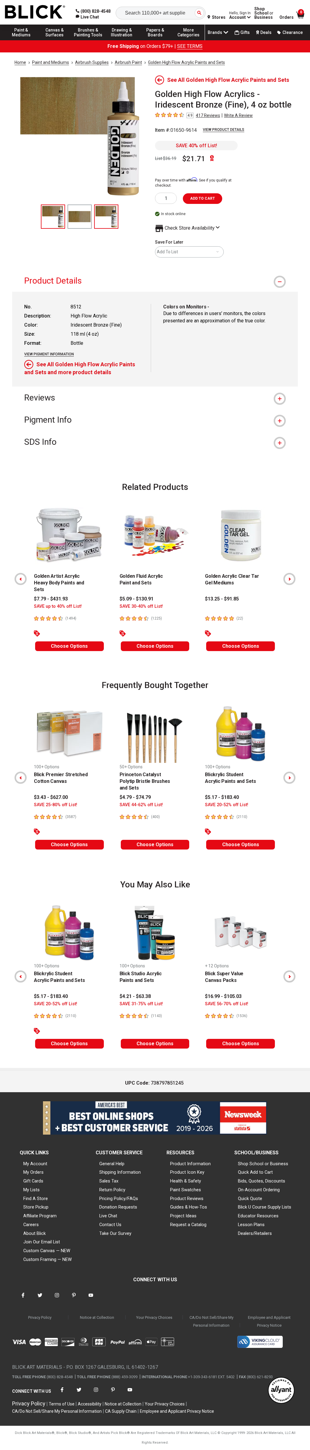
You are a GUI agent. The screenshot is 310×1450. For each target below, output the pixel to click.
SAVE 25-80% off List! (55, 804)
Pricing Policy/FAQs (118, 1198)
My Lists (31, 1189)
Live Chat (108, 1216)
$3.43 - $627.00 (51, 797)
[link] (87, 17)
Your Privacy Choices (154, 1317)
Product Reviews (186, 1198)
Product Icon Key (187, 1172)
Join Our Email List (41, 1242)
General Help (111, 1163)
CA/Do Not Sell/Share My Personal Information (211, 1321)
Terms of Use (61, 1404)
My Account (35, 1163)
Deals (266, 32)
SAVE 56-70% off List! (226, 1003)
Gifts (245, 32)
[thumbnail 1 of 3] (53, 217)
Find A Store (35, 1198)
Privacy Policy (39, 1317)
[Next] (289, 579)
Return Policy (112, 1189)
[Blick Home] (35, 12)
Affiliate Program (40, 1216)
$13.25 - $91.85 (222, 599)
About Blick (34, 1233)
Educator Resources (258, 1216)
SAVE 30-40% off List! (141, 606)
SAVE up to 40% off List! (58, 606)
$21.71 (193, 159)
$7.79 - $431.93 (51, 599)
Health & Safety (185, 1181)
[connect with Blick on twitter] (40, 1299)
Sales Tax (108, 1181)
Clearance (292, 32)
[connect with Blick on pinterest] (74, 1299)
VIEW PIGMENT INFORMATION (49, 354)
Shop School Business (263, 13)
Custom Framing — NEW (47, 1259)
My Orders (33, 1172)
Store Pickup (35, 1207)
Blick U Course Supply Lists (264, 1207)
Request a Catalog (188, 1224)
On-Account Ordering (259, 1189)
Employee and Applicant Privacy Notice (269, 1321)
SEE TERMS (190, 46)
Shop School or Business (263, 1163)
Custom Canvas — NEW (46, 1250)
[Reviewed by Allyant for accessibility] (281, 1391)
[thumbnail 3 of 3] (106, 217)
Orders (286, 17)
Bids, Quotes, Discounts (261, 1181)
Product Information (190, 1163)
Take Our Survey (115, 1233)
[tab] (155, 281)
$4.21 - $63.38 (135, 996)
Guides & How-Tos (188, 1207)
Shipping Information (120, 1172)
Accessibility (89, 1404)
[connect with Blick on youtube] (91, 1299)
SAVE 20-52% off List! (226, 804)
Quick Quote (250, 1198)
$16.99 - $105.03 (223, 996)
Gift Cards (33, 1181)
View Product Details (223, 130)
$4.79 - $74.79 (135, 797)
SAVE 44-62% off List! (141, 804)
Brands (215, 32)
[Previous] (21, 579)
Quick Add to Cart (255, 1172)
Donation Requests (118, 1207)
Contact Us (110, 1224)
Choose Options (69, 646)
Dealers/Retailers (255, 1233)
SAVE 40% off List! (196, 145)
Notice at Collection (97, 1317)
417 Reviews (208, 115)
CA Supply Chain (121, 1411)
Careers (31, 1224)
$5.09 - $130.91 (136, 599)
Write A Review (238, 115)
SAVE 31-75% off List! (141, 1003)
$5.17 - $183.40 (222, 797)
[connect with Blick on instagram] (57, 1299)
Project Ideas (183, 1216)
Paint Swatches (185, 1189)
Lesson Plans (251, 1224)
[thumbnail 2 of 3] (80, 217)
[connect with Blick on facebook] (23, 1299)
